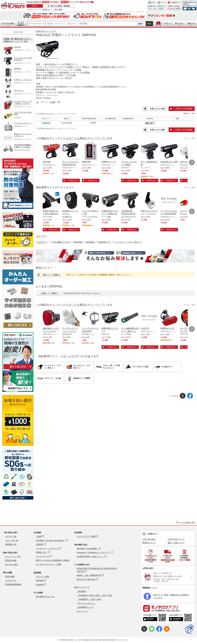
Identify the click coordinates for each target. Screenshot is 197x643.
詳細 (139, 24)
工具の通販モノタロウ (61, 242)
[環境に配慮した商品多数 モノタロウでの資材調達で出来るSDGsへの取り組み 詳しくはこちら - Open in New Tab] (17, 499)
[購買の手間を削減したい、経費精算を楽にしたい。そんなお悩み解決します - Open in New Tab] (115, 256)
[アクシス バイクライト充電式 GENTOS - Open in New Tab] (129, 151)
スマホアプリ (10, 580)
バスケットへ (73, 180)
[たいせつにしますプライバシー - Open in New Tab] (189, 629)
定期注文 (46, 10)
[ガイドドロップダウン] (174, 8)
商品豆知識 (10, 576)
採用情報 (37, 572)
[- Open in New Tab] (150, 556)
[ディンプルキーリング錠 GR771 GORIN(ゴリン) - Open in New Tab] (90, 318)
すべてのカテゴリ (35, 23)
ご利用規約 (81, 591)
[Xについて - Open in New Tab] (144, 631)
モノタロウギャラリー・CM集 (48, 564)
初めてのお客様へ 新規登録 (60, 6)
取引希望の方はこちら (45, 596)
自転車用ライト (104, 242)
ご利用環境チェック (85, 607)
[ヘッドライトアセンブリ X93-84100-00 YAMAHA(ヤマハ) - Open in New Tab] (169, 201)
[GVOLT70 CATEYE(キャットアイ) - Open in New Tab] (149, 318)
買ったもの (179, 23)
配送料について (149, 543)
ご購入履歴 (58, 10)
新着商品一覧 (10, 544)
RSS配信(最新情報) (13, 584)
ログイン (35, 6)
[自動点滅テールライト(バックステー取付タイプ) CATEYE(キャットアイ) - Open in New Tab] (51, 318)
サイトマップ (82, 611)
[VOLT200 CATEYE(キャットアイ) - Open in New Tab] (51, 151)
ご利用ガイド (152, 534)
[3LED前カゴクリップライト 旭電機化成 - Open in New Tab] (71, 201)
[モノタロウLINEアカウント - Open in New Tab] (152, 631)
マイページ (31, 10)
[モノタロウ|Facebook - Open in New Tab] (159, 631)
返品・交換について (176, 543)
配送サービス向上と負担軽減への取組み (53, 560)
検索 (149, 24)
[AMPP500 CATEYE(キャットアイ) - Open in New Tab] (90, 151)
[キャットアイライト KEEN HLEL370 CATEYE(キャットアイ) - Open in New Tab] (71, 151)
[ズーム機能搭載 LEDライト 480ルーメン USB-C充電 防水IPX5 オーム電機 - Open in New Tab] (129, 318)
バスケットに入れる (184, 109)
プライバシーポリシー (86, 603)
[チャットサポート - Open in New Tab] (161, 6)
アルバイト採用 (42, 577)
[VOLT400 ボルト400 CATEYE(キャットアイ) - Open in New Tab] (169, 151)
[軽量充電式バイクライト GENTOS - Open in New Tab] (110, 318)
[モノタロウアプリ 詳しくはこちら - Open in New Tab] (167, 608)
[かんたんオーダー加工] (17, 328)
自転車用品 (78, 242)
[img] (14, 6)
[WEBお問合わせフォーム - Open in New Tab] (152, 6)
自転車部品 (90, 242)
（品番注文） (21, 23)
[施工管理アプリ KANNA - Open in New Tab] (17, 369)
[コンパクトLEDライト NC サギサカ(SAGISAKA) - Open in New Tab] (90, 201)
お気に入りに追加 (157, 109)
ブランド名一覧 (11, 540)
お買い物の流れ (149, 539)
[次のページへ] (192, 162)
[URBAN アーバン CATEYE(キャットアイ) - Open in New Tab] (110, 151)
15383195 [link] (46, 123)
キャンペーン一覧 (12, 556)
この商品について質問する (48, 293)
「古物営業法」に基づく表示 (89, 599)
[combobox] (91, 23)
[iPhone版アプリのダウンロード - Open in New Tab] (154, 618)
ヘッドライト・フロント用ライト (128, 242)
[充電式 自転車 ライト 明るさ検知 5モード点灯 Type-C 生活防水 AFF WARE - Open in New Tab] (51, 201)
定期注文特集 (10, 560)
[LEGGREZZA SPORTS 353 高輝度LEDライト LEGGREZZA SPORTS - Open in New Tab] (129, 201)
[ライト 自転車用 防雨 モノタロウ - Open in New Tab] (149, 151)
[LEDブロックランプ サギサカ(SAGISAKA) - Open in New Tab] (149, 201)
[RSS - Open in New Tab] (167, 631)
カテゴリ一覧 (10, 536)
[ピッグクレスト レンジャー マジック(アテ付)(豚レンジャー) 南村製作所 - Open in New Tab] (71, 318)
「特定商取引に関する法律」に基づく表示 (94, 595)
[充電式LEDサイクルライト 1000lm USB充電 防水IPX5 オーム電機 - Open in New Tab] (110, 201)
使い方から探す (11, 564)
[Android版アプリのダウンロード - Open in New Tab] (181, 618)
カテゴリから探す (8, 23)
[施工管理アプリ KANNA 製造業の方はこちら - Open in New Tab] (17, 391)
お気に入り (191, 23)
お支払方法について (176, 539)
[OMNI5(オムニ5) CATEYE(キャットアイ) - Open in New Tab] (169, 318)
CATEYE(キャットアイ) (46, 31)
